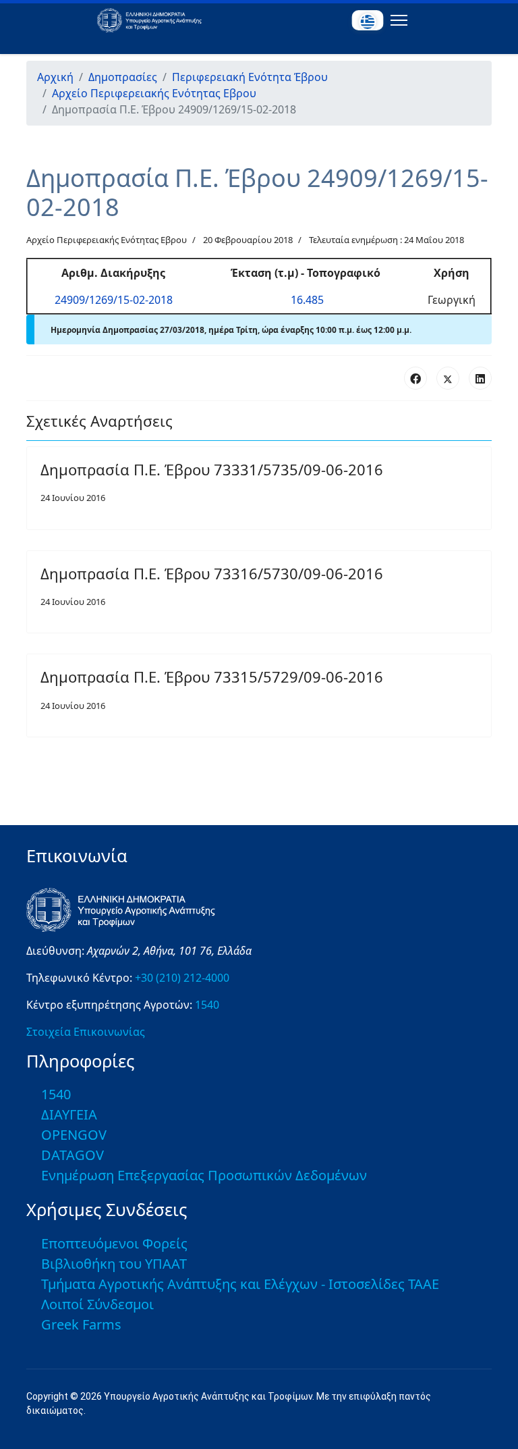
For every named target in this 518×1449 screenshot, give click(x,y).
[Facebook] (415, 378)
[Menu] (396, 20)
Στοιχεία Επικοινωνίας (85, 1031)
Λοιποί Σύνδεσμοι (97, 1304)
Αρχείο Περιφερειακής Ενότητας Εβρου (106, 240)
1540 (207, 1004)
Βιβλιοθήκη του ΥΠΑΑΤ (114, 1264)
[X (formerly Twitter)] (447, 378)
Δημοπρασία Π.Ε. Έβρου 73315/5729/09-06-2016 (211, 676)
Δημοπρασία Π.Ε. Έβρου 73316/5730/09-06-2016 (211, 573)
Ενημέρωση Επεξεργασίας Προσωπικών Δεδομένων (204, 1175)
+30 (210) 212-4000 (182, 977)
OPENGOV (74, 1135)
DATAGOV (72, 1155)
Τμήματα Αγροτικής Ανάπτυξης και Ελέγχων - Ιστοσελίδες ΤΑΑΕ (240, 1284)
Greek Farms (81, 1324)
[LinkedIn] (480, 378)
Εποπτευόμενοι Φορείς (114, 1243)
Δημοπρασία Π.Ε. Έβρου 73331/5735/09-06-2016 (211, 469)
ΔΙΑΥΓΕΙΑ (69, 1114)
